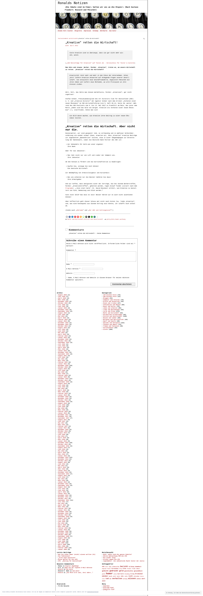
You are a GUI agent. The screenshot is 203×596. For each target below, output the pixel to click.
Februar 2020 (63, 375)
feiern (109, 568)
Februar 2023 (63, 336)
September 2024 (63, 311)
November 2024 (63, 309)
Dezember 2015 (63, 442)
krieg (132, 574)
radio (126, 576)
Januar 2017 (62, 428)
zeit (103, 581)
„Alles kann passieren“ (67, 558)
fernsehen (114, 568)
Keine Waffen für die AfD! (68, 559)
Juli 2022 (61, 344)
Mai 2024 (61, 316)
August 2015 (62, 447)
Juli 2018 (61, 405)
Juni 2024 (61, 314)
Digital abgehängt (72, 566)
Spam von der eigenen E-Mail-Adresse (78, 567)
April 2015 (62, 452)
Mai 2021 (61, 359)
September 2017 (63, 418)
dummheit (138, 566)
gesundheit (138, 571)
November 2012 (63, 484)
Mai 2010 (61, 523)
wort (143, 579)
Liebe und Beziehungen (111, 309)
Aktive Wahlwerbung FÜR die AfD (115, 556)
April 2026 (62, 298)
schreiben (136, 576)
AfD (103, 566)
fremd (133, 568)
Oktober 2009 (63, 534)
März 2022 (61, 349)
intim (115, 574)
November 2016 (63, 429)
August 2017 (62, 420)
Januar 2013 (62, 482)
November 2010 (63, 513)
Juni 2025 (61, 306)
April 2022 (62, 347)
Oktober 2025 (63, 303)
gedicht (105, 571)
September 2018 (63, 401)
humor (117, 219)
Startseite (61, 38)
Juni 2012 (61, 490)
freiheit (129, 568)
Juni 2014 (61, 464)
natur (118, 576)
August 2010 (62, 518)
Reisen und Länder (110, 318)
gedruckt (113, 571)
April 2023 (62, 334)
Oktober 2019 (63, 380)
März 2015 (61, 454)
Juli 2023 (61, 329)
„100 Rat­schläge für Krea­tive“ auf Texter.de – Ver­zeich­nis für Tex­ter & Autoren (100, 63)
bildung (131, 566)
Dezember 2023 (63, 323)
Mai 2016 (61, 436)
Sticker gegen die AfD (111, 559)
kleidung (127, 574)
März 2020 (61, 374)
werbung (122, 219)
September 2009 (63, 536)
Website (69, 273)
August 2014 (62, 462)
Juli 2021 (61, 357)
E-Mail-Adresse (73, 269)
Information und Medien (112, 305)
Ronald (60, 569)
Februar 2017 (63, 426)
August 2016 (62, 433)
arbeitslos (115, 566)
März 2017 (61, 424)
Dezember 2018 (63, 396)
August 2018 (62, 403)
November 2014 (63, 459)
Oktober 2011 (63, 498)
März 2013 (61, 480)
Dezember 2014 (63, 457)
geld (108, 219)
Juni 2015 (61, 449)
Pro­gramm (68, 188)
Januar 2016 (62, 441)
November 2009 (63, 533)
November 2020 (63, 365)
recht (130, 576)
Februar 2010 (63, 528)
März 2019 (61, 392)
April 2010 (62, 525)
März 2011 (61, 506)
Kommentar (71, 250)
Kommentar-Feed (108, 589)
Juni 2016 (61, 434)
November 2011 (63, 497)
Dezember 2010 (63, 511)
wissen (132, 578)
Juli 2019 (61, 385)
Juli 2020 (61, 370)
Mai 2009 (61, 543)
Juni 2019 (61, 387)
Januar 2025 (62, 308)
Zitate (105, 329)
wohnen (139, 578)
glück (112, 219)
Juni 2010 (61, 521)
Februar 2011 (63, 508)
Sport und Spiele (109, 321)
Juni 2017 (61, 421)
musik (110, 576)
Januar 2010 (62, 530)
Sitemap (95, 31)
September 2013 (63, 474)
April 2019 (62, 390)
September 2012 (63, 485)
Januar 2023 (62, 337)
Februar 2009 (63, 548)
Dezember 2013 (63, 472)
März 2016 (61, 439)
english (104, 568)
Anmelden (106, 586)
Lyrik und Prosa (109, 311)
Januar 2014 (62, 470)
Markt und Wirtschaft (71, 38)
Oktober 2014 (63, 461)
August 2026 (62, 295)
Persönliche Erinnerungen (112, 314)
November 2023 (63, 324)
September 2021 (63, 354)
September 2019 (63, 382)
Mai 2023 (61, 332)
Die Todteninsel (64, 556)
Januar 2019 (62, 395)
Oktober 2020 (63, 367)
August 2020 (62, 369)
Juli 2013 (61, 477)
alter (106, 566)
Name (69, 264)
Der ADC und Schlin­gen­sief (100, 210)
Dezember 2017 (63, 415)
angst (110, 566)
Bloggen (106, 298)
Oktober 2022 (63, 341)
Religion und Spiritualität (113, 319)
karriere (120, 574)
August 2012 (62, 487)
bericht (124, 566)
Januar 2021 (62, 364)
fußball (138, 568)
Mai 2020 (61, 372)
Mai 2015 (61, 451)
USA (110, 578)
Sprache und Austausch (111, 323)
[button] (67, 217)
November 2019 (63, 378)
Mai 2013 (61, 479)
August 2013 (62, 475)
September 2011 (63, 500)
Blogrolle (78, 31)
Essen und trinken (110, 303)
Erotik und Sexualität (111, 301)
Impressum (87, 31)
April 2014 (62, 467)
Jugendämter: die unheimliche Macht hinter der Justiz (123, 561)
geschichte (128, 571)
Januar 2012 (62, 493)
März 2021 (61, 360)
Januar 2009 (62, 549)
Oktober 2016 (63, 431)
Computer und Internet (111, 300)
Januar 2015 (62, 456)
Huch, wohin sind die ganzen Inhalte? (117, 554)
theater (142, 576)
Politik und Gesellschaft (93, 219)
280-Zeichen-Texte (110, 296)
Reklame (80, 210)
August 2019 (62, 383)
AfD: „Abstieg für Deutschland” (70, 561)
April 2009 (62, 544)
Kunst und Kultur (109, 306)
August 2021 (62, 355)
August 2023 (62, 328)
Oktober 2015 (63, 444)
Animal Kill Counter (65, 31)
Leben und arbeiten (110, 308)
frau (124, 568)
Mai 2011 (61, 503)
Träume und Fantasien (111, 326)
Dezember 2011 (63, 495)
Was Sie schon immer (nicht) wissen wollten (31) (76, 554)
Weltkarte (103, 31)
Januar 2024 (62, 321)
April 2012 (62, 492)
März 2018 (61, 410)
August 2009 (62, 538)
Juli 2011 (61, 502)
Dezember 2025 (63, 301)
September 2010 (63, 516)
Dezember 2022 (63, 339)
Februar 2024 (63, 319)
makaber (105, 576)
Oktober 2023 (63, 326)
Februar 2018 (63, 411)
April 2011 (62, 505)
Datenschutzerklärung (92, 592)
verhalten (117, 578)
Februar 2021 (63, 362)
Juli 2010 (61, 520)
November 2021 (63, 352)
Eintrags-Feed (108, 587)
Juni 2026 (61, 296)
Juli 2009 (61, 539)
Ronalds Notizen (73, 3)
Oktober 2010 (63, 515)
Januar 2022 (62, 351)
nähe (122, 576)
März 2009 (61, 546)
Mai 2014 (61, 466)
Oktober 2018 (63, 400)
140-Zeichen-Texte (110, 295)
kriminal (139, 574)
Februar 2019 (63, 393)
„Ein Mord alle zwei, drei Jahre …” (79, 572)
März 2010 (61, 526)
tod (107, 579)
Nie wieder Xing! (109, 558)
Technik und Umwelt (110, 324)
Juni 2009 (61, 541)
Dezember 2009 (63, 531)
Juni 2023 (61, 331)
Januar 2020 (62, 377)
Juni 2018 (61, 406)
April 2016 (62, 438)
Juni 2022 (61, 346)
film (120, 568)
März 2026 (61, 300)
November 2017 (63, 416)
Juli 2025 (61, 305)
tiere (103, 578)
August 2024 (62, 313)
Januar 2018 (62, 413)
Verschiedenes (108, 328)
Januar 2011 (62, 510)
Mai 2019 (61, 388)
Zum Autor (112, 31)
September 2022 (63, 342)
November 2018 (63, 398)
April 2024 (62, 318)
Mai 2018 (61, 408)
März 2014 (61, 469)
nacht (114, 576)
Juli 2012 (61, 488)
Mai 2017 (61, 423)
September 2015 (63, 446)
